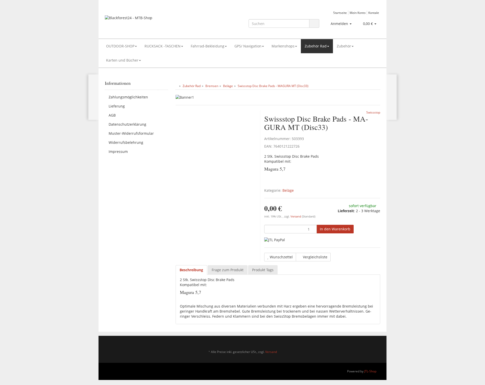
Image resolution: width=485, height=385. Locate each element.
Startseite (340, 13)
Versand (296, 216)
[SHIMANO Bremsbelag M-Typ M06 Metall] (391, 97)
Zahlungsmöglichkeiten (128, 97)
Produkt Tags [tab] (263, 269)
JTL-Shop (370, 371)
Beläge (288, 190)
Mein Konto (358, 13)
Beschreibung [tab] (191, 269)
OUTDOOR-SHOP (120, 46)
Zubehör (344, 46)
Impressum (118, 151)
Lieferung (117, 106)
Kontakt (373, 13)
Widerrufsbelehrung (126, 142)
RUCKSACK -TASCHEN (162, 46)
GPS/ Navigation (247, 46)
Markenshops (283, 46)
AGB (112, 115)
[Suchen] (314, 23)
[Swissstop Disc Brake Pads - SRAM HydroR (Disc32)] (93, 97)
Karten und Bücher (122, 60)
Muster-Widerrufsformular (131, 133)
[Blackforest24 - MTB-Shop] (148, 20)
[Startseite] (177, 86)
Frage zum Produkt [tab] (228, 269)
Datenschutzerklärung (127, 124)
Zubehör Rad (316, 46)
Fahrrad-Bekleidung (207, 46)
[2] (274, 239)
